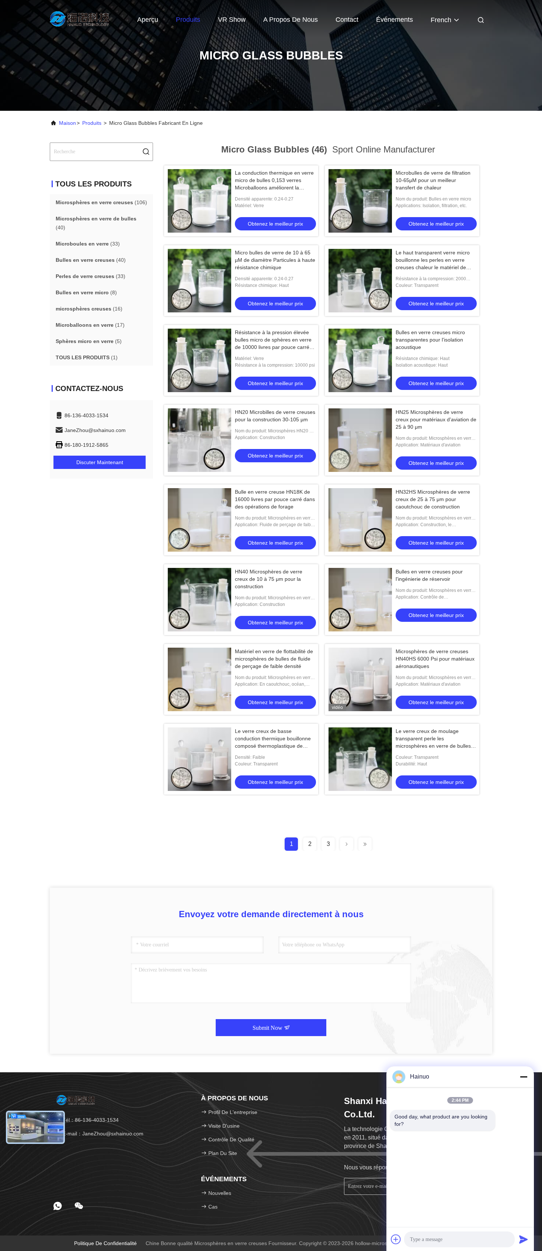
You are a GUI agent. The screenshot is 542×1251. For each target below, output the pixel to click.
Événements (394, 19)
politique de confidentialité (105, 1243)
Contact (347, 19)
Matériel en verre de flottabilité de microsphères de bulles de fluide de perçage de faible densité (274, 658)
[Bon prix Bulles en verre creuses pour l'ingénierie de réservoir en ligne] (360, 599)
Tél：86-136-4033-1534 (90, 1120)
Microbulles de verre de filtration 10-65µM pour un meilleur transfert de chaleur (433, 180)
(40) (96, 223)
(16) (89, 309)
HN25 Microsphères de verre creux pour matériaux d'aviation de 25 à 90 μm (436, 419)
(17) (90, 325)
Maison (67, 123)
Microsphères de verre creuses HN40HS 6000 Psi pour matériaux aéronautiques (435, 658)
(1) (87, 357)
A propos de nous (290, 19)
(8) (86, 292)
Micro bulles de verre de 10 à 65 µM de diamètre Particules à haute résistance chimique (275, 260)
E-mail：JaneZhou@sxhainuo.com (102, 1134)
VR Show (232, 19)
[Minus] (523, 1076)
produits (91, 123)
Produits (188, 19)
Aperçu (147, 19)
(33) (88, 244)
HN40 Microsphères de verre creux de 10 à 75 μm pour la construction (268, 579)
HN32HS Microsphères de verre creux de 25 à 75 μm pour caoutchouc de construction (433, 499)
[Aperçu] (79, 18)
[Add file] (396, 1239)
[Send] (523, 1239)
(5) (89, 341)
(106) (101, 202)
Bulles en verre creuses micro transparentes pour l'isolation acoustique (430, 339)
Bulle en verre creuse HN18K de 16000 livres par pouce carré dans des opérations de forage (275, 499)
